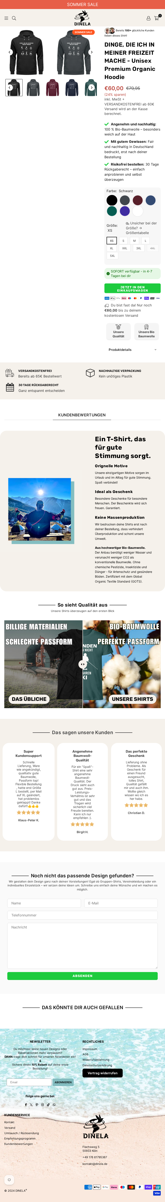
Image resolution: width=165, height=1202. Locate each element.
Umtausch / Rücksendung (21, 1133)
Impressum (89, 1049)
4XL (152, 248)
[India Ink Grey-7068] (33, 87)
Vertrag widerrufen (103, 1073)
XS (111, 240)
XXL (124, 248)
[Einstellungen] (148, 18)
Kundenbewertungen (18, 1144)
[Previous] (9, 52)
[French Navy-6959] (72, 87)
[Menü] (6, 18)
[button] (156, 18)
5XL (112, 255)
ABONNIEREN (63, 1082)
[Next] (91, 52)
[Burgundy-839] (52, 87)
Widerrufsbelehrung (95, 1059)
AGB (85, 1054)
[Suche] (14, 18)
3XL (138, 248)
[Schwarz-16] (14, 87)
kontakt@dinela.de (94, 1163)
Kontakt (9, 1122)
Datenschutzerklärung (97, 1065)
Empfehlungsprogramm (19, 1138)
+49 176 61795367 (94, 1157)
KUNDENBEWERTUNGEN (81, 415)
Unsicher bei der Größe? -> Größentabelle (141, 228)
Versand (111, 109)
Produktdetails (120, 350)
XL (111, 248)
